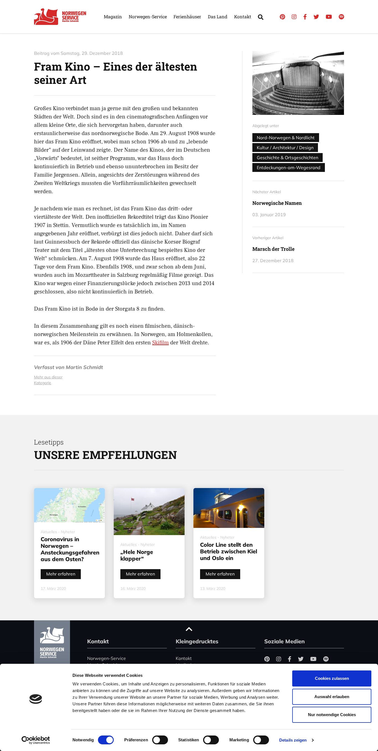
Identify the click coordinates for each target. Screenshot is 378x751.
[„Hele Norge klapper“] (149, 511)
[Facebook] (305, 16)
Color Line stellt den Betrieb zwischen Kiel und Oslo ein (228, 551)
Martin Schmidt (84, 367)
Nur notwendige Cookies (332, 714)
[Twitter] (316, 16)
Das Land (217, 16)
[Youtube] (329, 16)
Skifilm (160, 342)
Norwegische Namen (277, 203)
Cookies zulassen (332, 678)
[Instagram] (294, 16)
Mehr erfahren (60, 574)
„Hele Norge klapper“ (136, 555)
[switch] (160, 739)
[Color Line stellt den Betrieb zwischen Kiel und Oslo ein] (228, 508)
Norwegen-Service (148, 16)
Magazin (113, 16)
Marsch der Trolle (273, 249)
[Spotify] (341, 16)
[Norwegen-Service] (61, 16)
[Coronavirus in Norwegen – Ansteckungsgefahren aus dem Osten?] (69, 505)
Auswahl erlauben (331, 696)
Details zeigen (293, 740)
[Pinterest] (282, 16)
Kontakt (242, 16)
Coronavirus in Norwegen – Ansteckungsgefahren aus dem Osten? (70, 549)
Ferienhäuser (187, 16)
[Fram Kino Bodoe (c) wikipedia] (298, 83)
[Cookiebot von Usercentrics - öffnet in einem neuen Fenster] (36, 740)
